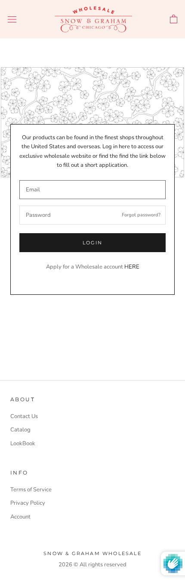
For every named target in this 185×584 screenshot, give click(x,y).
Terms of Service (31, 489)
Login (93, 243)
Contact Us (24, 416)
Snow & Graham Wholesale (92, 553)
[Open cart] (173, 19)
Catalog (20, 430)
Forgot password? (141, 215)
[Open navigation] (12, 19)
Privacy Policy (27, 503)
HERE (131, 267)
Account (20, 517)
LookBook (22, 443)
